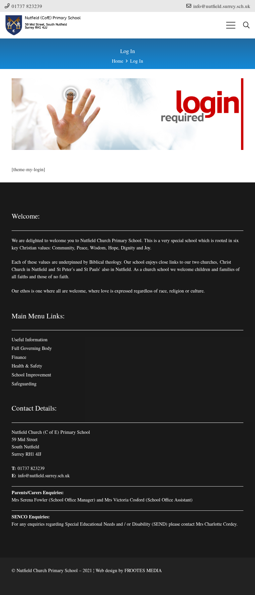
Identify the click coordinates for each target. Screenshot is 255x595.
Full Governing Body (32, 348)
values (44, 262)
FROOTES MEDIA (143, 570)
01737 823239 (31, 468)
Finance (19, 357)
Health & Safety (27, 366)
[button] (230, 25)
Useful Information (29, 339)
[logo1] (43, 25)
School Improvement (31, 374)
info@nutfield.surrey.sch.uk (44, 475)
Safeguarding (24, 383)
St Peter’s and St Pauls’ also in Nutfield (94, 269)
